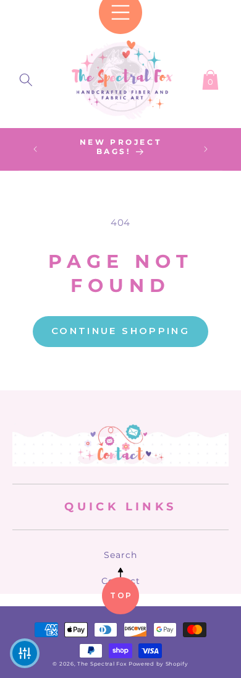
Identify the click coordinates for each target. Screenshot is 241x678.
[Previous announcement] (35, 149)
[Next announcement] (205, 149)
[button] (26, 77)
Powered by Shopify (158, 664)
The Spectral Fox (101, 664)
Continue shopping (120, 331)
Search (120, 554)
